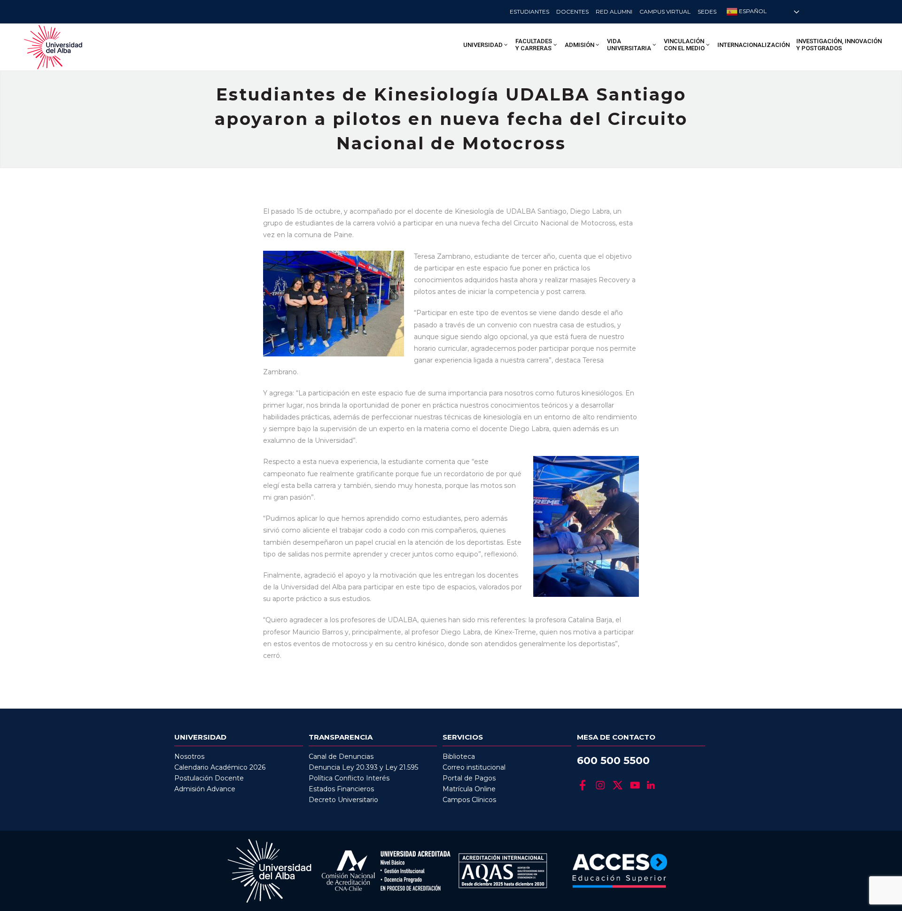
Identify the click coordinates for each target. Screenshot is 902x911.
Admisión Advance (204, 789)
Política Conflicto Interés (349, 778)
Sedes (707, 11)
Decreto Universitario (343, 799)
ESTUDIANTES (529, 11)
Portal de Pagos (469, 778)
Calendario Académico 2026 (219, 767)
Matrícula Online (469, 789)
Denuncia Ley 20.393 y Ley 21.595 (363, 767)
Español (752, 11)
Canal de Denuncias (341, 756)
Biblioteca (459, 756)
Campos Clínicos (469, 799)
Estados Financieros (341, 789)
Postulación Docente (209, 778)
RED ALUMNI (614, 11)
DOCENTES (572, 11)
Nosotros (189, 756)
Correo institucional (474, 767)
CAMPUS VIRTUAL (665, 11)
